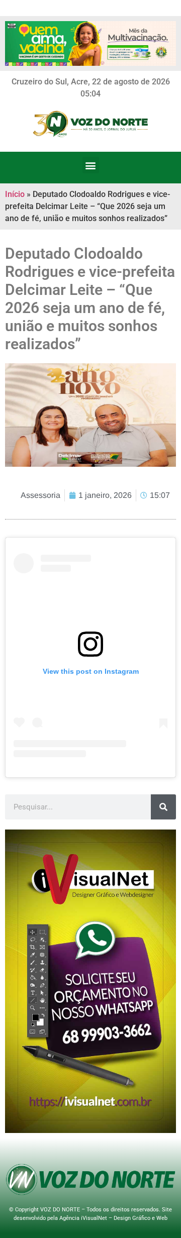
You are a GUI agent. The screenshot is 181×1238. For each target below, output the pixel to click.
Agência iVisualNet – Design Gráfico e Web (113, 1218)
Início (15, 194)
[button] (90, 165)
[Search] (163, 806)
